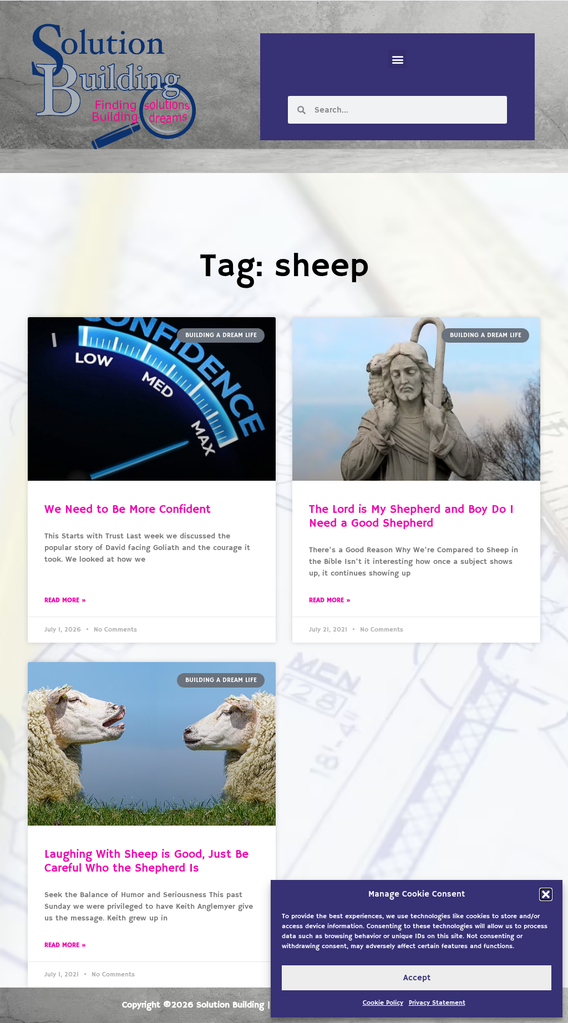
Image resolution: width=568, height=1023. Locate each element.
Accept (416, 978)
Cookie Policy (383, 1003)
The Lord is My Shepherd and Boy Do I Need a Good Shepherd (411, 516)
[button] (545, 894)
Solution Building (230, 1005)
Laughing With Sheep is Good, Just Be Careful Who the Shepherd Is (146, 861)
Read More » (65, 600)
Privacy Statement (437, 1003)
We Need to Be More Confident (127, 509)
